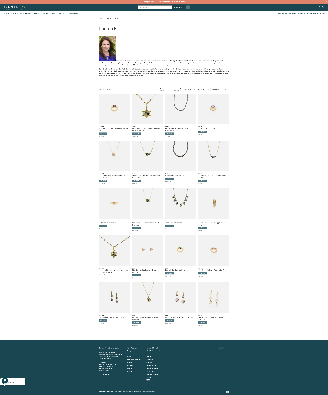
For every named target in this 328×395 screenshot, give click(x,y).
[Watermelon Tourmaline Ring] (114, 203)
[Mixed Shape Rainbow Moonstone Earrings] (213, 298)
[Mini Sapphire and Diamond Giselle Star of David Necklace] (114, 250)
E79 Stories (149, 360)
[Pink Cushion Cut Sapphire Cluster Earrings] (147, 250)
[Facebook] (99, 374)
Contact (322, 13)
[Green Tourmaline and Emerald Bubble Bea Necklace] (147, 156)
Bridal (14, 13)
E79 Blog (148, 380)
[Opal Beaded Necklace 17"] (180, 156)
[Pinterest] (106, 374)
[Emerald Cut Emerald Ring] (180, 250)
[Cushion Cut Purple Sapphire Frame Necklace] (147, 298)
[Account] (320, 7)
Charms (129, 363)
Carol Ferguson (25, 13)
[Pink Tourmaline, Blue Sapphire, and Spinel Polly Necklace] (114, 156)
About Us (300, 13)
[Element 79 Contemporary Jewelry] (220, 348)
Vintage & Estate (73, 13)
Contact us (149, 357)
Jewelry (6, 13)
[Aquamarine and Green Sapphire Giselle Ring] (213, 203)
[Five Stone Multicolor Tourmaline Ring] (213, 250)
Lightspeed (138, 391)
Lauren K (117, 18)
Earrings (129, 368)
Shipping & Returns (152, 374)
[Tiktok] (109, 374)
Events (306, 13)
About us (148, 354)
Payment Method (151, 365)
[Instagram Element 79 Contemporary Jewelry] (103, 374)
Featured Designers (58, 13)
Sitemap (148, 377)
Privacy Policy (150, 371)
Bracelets (130, 365)
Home (100, 18)
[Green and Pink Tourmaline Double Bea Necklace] (147, 203)
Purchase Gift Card (152, 348)
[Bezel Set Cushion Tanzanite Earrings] (114, 298)
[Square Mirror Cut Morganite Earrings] (180, 298)
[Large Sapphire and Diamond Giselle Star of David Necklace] (147, 109)
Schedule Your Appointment (287, 13)
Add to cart (103, 133)
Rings (129, 357)
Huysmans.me (151, 391)
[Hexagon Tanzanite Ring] (213, 109)
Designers (46, 13)
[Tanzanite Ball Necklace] (180, 203)
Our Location (314, 13)
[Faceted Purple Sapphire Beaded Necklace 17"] (180, 109)
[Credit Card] (227, 392)
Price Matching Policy (152, 368)
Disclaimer (149, 363)
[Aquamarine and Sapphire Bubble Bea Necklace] (213, 156)
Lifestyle (36, 13)
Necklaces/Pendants (134, 360)
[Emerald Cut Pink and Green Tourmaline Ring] (114, 109)
